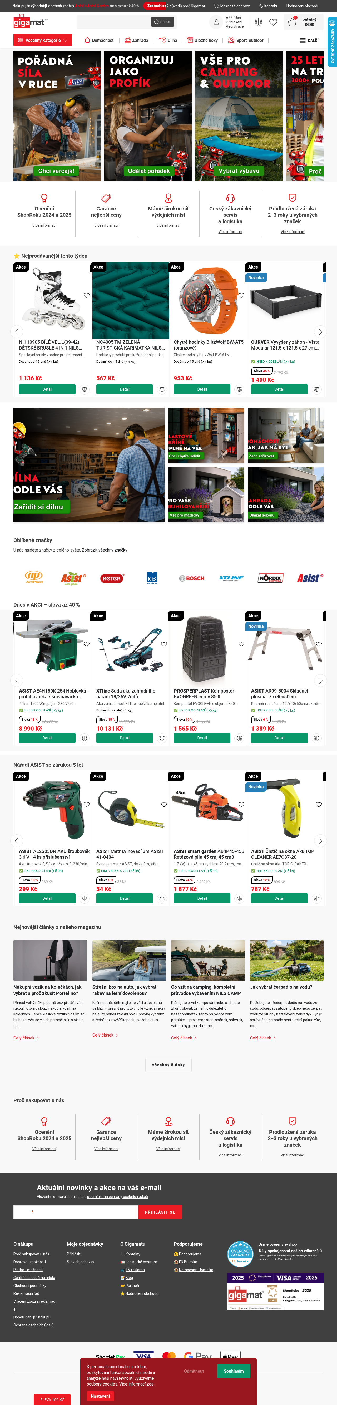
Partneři (132, 1285)
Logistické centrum (141, 1262)
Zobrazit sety (158, 6)
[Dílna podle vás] (89, 465)
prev (16, 680)
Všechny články (168, 1065)
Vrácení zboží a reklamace (34, 1305)
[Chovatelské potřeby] (206, 494)
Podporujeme (190, 1254)
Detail (47, 738)
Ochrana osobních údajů (33, 1325)
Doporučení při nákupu (32, 1317)
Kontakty (133, 1254)
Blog (129, 1278)
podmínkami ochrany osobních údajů (117, 1197)
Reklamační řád (26, 1293)
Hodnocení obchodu (302, 6)
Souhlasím (234, 1371)
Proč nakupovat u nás (31, 1254)
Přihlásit (73, 1254)
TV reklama (135, 1270)
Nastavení (100, 1396)
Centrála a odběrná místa (34, 1278)
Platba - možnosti (28, 1270)
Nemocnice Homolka (196, 1270)
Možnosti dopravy (235, 6)
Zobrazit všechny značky (104, 550)
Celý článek (23, 1037)
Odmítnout (194, 1371)
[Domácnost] (286, 435)
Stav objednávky (80, 1262)
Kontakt (270, 6)
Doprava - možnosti (29, 1262)
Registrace (235, 26)
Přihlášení (234, 22)
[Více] (309, 40)
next (320, 680)
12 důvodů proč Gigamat (185, 6)
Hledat (165, 22)
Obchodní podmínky (29, 1285)
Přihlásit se (160, 1212)
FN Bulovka (188, 1262)
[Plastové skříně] (206, 435)
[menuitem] (45, 40)
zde (150, 1384)
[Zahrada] (286, 494)
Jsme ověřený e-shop (278, 1244)
